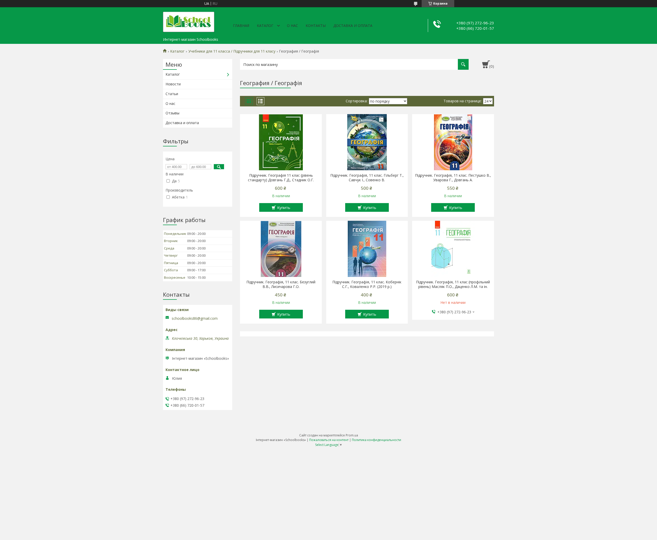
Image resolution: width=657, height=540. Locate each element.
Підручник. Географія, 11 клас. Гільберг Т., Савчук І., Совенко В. (367, 177)
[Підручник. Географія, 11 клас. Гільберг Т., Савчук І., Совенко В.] (367, 142)
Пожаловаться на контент (329, 440)
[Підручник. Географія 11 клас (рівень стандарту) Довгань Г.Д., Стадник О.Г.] (281, 142)
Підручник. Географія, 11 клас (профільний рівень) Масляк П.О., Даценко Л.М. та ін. (453, 284)
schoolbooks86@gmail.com (195, 318)
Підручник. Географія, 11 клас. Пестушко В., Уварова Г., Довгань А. (453, 177)
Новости (173, 84)
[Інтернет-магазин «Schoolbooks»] (188, 21)
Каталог (265, 25)
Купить (283, 207)
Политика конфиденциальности (376, 440)
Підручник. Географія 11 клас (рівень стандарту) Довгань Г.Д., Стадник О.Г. (281, 177)
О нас (292, 25)
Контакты (316, 25)
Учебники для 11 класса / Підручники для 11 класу (231, 51)
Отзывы (172, 113)
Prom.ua (352, 435)
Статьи (172, 93)
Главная (241, 25)
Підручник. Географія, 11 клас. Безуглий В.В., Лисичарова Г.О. (280, 284)
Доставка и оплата (352, 25)
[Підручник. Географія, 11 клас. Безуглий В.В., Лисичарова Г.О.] (281, 249)
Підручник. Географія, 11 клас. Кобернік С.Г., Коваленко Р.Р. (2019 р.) (366, 284)
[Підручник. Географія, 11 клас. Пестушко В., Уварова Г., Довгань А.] (453, 142)
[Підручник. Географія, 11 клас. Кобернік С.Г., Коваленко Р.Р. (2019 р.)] (367, 249)
